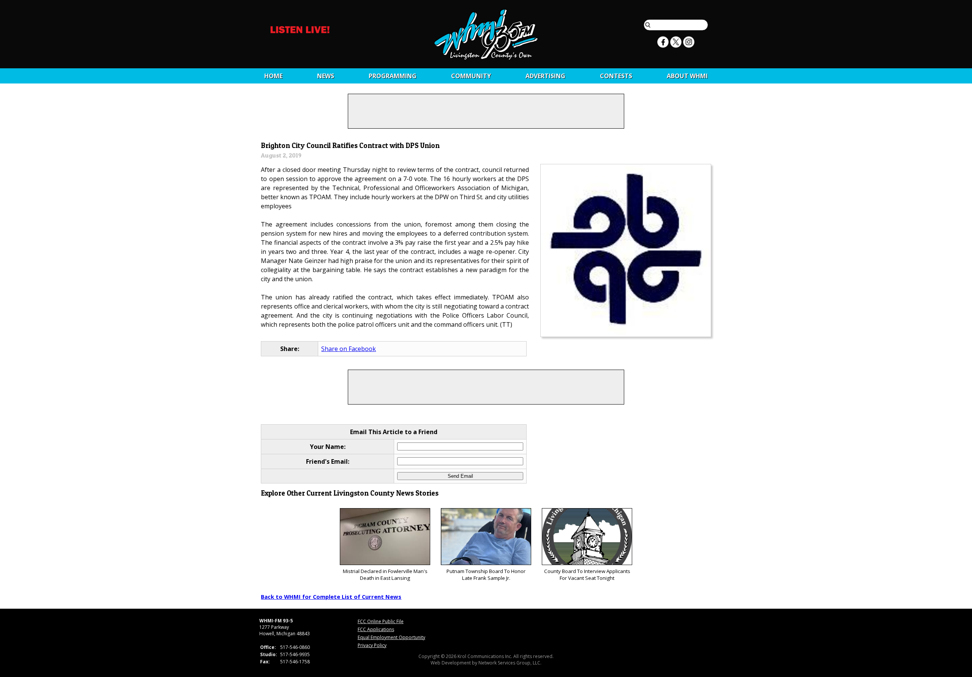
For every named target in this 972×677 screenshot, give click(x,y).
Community (471, 76)
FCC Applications (376, 629)
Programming (393, 76)
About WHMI (687, 76)
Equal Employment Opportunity (391, 637)
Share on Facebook (348, 349)
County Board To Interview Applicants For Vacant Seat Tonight (587, 574)
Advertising (545, 76)
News (325, 76)
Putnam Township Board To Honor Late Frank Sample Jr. (486, 574)
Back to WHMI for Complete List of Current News (331, 596)
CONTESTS (616, 76)
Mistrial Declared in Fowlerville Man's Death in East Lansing (385, 574)
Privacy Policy (372, 645)
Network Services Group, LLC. (509, 663)
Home (273, 76)
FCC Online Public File (381, 621)
